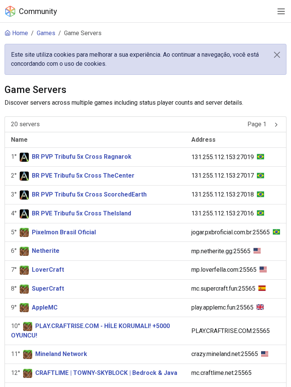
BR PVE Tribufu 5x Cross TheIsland (81, 213)
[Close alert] (277, 54)
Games (46, 33)
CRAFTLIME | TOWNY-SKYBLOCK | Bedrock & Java (106, 372)
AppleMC (45, 307)
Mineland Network (61, 354)
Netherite (45, 250)
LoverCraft (48, 269)
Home (20, 33)
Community (38, 11)
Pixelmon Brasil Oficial (64, 232)
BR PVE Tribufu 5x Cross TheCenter (83, 175)
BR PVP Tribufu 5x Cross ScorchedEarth (89, 194)
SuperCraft (48, 288)
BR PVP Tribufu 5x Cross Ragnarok (81, 156)
